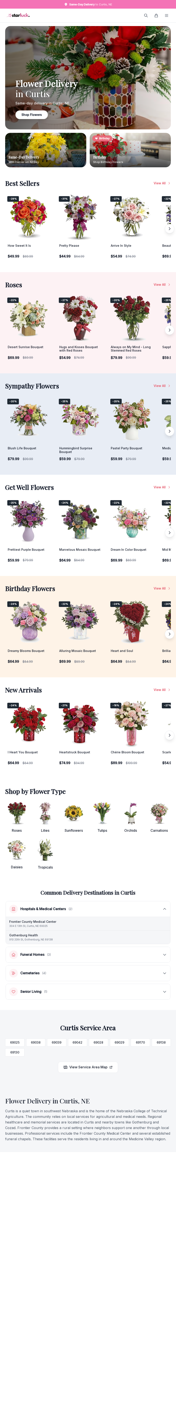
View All (160, 183)
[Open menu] (166, 15)
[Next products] (169, 228)
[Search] (146, 15)
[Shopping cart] (156, 15)
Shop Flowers (31, 114)
